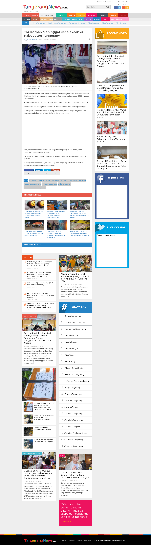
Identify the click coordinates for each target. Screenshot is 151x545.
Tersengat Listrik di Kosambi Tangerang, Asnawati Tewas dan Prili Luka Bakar (56, 234)
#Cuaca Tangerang (38, 23)
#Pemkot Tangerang (72, 413)
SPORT (123, 15)
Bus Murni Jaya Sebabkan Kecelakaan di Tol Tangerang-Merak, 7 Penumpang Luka (56, 214)
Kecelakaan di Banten (78, 180)
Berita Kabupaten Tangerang (39, 180)
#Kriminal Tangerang (72, 400)
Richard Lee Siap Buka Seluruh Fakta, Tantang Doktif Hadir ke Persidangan (75, 475)
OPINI (88, 19)
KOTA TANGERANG (31, 15)
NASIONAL (92, 15)
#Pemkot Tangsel (70, 426)
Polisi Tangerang (64, 184)
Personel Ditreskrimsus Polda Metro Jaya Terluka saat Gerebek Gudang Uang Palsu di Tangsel (112, 165)
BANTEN (71, 15)
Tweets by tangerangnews (106, 235)
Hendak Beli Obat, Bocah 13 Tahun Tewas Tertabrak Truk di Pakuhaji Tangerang (80, 233)
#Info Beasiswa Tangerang (56, 23)
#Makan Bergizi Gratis (72, 367)
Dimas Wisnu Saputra (31, 39)
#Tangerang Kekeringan (77, 23)
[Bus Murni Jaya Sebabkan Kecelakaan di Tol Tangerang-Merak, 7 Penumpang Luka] (57, 204)
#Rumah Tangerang (71, 393)
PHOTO (96, 19)
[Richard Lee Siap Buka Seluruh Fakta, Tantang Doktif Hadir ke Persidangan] (75, 462)
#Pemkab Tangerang (72, 419)
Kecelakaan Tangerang (32, 184)
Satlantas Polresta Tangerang (34, 188)
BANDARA (81, 15)
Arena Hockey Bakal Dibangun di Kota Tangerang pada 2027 (111, 139)
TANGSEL (61, 15)
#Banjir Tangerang (70, 387)
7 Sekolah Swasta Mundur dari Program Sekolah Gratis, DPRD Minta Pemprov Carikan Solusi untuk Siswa (38, 474)
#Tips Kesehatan (94, 23)
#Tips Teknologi (107, 23)
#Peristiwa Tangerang (72, 439)
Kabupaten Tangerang (60, 180)
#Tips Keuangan (121, 23)
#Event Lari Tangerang (72, 374)
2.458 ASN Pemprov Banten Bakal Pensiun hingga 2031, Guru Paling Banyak (111, 88)
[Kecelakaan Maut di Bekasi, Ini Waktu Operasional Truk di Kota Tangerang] (34, 225)
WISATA (27, 19)
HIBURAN (102, 15)
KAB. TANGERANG (47, 15)
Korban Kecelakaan (49, 184)
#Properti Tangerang (72, 446)
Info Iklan (125, 2)
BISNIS (35, 19)
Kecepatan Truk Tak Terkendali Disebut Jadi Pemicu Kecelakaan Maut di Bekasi (79, 214)
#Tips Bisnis (67, 354)
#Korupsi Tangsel (70, 406)
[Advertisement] (57, 131)
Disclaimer (109, 2)
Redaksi (117, 2)
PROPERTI (58, 19)
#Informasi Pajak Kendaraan (75, 380)
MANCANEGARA (47, 19)
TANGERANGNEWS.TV (119, 19)
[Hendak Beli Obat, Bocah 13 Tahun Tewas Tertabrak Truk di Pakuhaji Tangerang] (80, 225)
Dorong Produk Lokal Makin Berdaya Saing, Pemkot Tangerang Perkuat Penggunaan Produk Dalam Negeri (38, 338)
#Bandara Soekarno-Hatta (74, 433)
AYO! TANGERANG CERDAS (73, 19)
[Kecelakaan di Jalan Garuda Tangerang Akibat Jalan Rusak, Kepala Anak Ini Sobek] (34, 204)
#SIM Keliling (68, 361)
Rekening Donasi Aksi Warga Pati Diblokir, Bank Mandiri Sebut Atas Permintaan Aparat (111, 113)
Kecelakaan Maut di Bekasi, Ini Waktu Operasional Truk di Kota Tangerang (34, 233)
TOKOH (105, 19)
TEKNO (113, 15)
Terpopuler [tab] (28, 257)
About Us (100, 2)
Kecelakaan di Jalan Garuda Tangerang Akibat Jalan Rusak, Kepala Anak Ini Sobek (34, 214)
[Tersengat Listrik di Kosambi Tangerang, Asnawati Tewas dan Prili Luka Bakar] (57, 225)
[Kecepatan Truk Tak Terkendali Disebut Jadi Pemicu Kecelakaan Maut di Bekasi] (80, 204)
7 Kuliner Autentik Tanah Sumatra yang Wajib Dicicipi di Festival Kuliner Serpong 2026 (75, 277)
